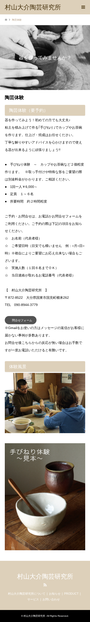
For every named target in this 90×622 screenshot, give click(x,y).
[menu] (83, 7)
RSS (45, 584)
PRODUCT (71, 593)
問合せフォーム (22, 320)
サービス (33, 599)
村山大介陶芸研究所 (45, 576)
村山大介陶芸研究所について (26, 593)
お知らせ (54, 593)
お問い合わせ (51, 599)
